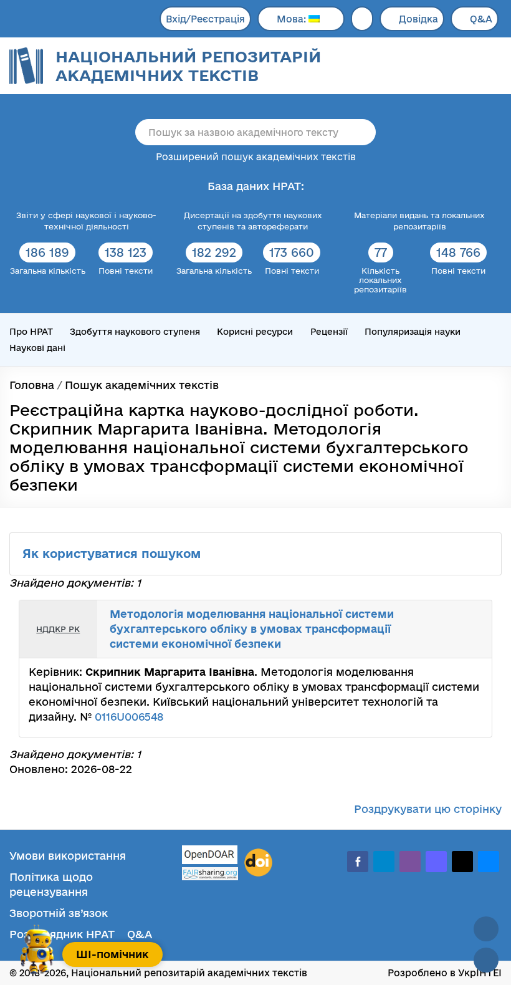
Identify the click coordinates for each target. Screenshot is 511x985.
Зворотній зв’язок (58, 913)
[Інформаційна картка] (445, 616)
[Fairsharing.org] (210, 873)
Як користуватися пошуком (113, 553)
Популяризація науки (413, 332)
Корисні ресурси (255, 332)
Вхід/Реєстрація (205, 19)
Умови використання (67, 856)
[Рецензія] (472, 616)
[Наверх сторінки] (486, 928)
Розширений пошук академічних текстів (256, 156)
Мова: (292, 19)
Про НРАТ (31, 332)
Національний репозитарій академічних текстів (188, 65)
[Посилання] (458, 616)
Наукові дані (37, 348)
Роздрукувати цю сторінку (428, 809)
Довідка (418, 19)
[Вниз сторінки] (486, 960)
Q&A (481, 19)
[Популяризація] (472, 642)
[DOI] (258, 862)
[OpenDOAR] (210, 856)
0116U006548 (129, 717)
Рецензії (329, 332)
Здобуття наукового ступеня (135, 332)
